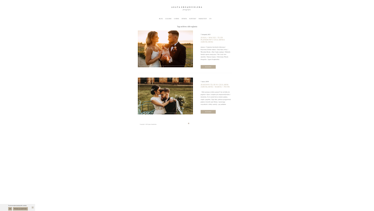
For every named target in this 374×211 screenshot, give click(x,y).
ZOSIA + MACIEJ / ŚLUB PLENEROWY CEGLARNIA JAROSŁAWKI (213, 39)
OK (10, 209)
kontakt (192, 18)
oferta (184, 18)
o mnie (176, 18)
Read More (208, 66)
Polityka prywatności (20, 209)
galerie (168, 18)
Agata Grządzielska (152, 124)
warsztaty (203, 18)
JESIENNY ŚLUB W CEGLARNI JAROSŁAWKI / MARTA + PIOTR (215, 86)
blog (161, 18)
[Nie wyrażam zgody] (33, 207)
